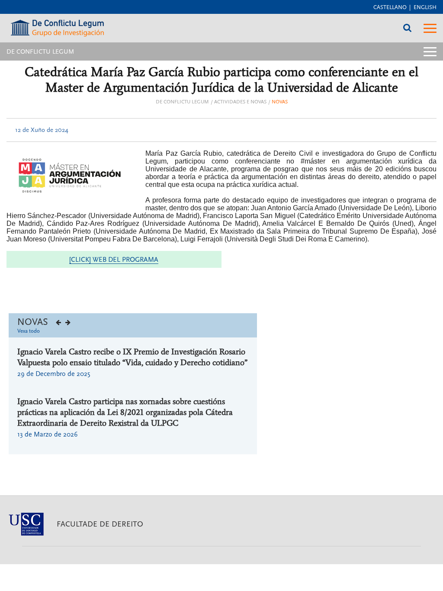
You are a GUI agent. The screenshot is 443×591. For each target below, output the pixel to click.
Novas (280, 102)
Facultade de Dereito (100, 524)
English (425, 7)
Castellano (390, 7)
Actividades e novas (240, 102)
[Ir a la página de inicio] (57, 25)
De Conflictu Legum (182, 102)
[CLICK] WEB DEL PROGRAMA (113, 259)
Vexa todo (28, 331)
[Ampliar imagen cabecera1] (69, 176)
